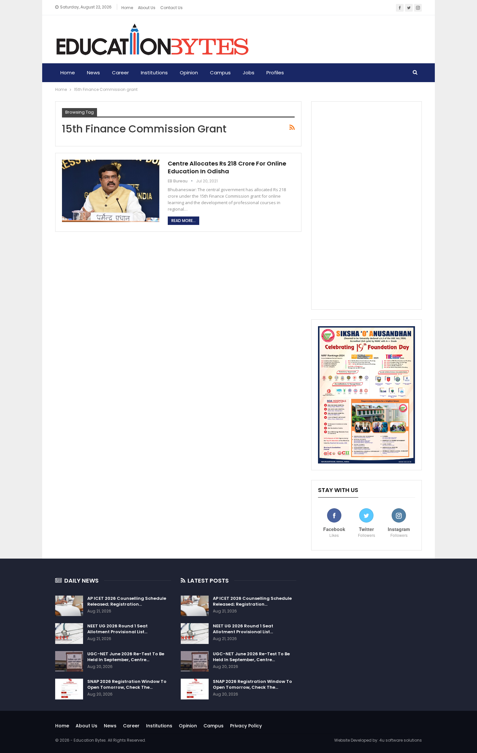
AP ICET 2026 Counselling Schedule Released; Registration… (126, 601)
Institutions (154, 72)
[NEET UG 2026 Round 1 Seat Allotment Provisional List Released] (69, 633)
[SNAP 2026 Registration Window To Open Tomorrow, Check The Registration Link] (69, 689)
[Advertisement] (366, 205)
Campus (220, 72)
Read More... (183, 220)
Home (127, 7)
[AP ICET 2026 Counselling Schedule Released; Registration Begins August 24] (69, 606)
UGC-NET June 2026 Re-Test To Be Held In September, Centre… (125, 657)
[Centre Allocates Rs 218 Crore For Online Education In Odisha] (110, 191)
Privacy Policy (246, 725)
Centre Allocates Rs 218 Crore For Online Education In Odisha (227, 167)
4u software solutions (400, 740)
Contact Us (171, 7)
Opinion (189, 72)
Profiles (275, 72)
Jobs (248, 72)
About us (146, 7)
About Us (86, 725)
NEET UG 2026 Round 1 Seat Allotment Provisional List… (117, 629)
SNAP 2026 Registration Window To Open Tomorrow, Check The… (126, 684)
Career (120, 72)
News (93, 72)
